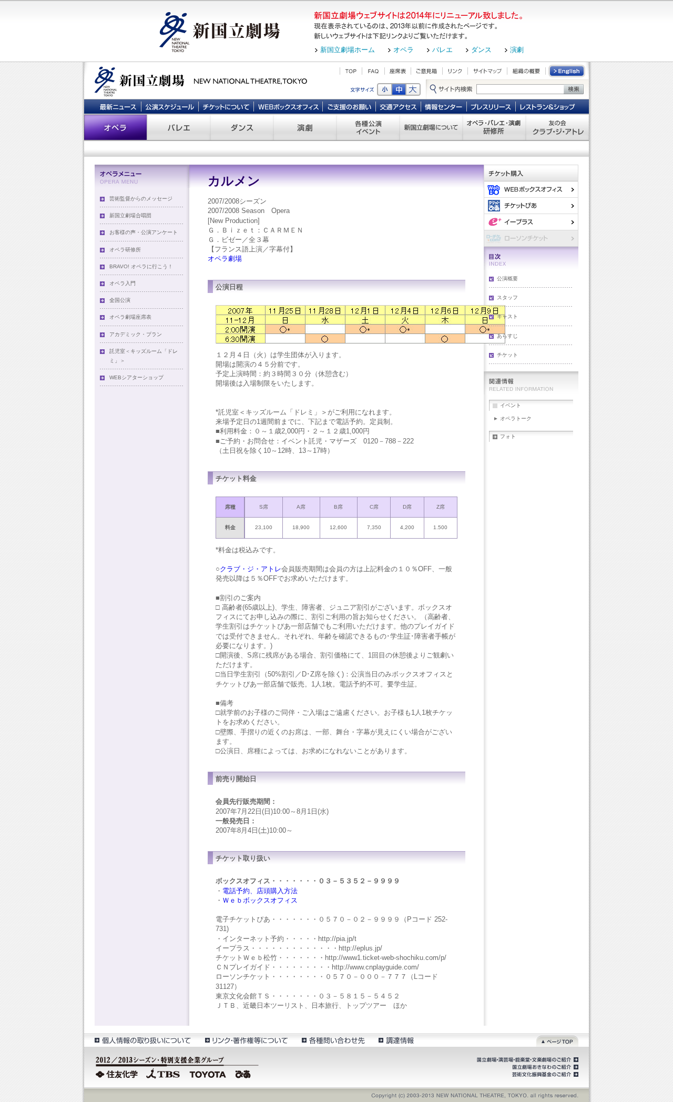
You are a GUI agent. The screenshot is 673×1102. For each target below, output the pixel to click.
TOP (351, 71)
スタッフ (507, 297)
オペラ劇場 (225, 258)
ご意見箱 (426, 71)
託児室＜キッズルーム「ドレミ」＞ (143, 355)
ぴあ (531, 205)
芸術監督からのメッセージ (140, 198)
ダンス (481, 50)
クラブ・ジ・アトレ (250, 569)
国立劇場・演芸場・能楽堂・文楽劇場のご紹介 (526, 1060)
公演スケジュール (169, 106)
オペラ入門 (122, 283)
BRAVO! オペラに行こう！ (141, 266)
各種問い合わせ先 (332, 1040)
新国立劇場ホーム (347, 50)
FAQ (373, 71)
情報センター (444, 106)
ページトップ (557, 1040)
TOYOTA (208, 1073)
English (567, 71)
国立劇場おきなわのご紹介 (544, 1067)
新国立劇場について (431, 127)
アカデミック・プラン (135, 334)
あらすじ (507, 336)
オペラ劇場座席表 (130, 317)
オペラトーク (516, 418)
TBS (163, 1073)
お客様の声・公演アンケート (143, 232)
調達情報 (396, 1040)
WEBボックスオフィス (288, 106)
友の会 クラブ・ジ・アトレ (557, 127)
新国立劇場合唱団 (130, 215)
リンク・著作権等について (245, 1040)
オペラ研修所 (125, 249)
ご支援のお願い (349, 106)
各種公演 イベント (368, 127)
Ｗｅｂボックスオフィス (260, 900)
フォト (508, 436)
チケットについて (225, 106)
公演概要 (507, 278)
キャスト (507, 316)
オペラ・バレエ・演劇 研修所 (494, 127)
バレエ (442, 50)
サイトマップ (487, 71)
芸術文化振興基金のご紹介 (544, 1074)
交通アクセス (398, 106)
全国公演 (119, 300)
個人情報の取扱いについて (142, 1040)
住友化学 (118, 1073)
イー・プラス (531, 222)
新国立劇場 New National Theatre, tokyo (201, 80)
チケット (507, 355)
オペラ (403, 50)
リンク (455, 71)
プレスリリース (491, 106)
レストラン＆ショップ (548, 106)
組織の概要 (526, 71)
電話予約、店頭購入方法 (260, 891)
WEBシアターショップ (136, 377)
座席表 (398, 71)
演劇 (517, 50)
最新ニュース (117, 106)
